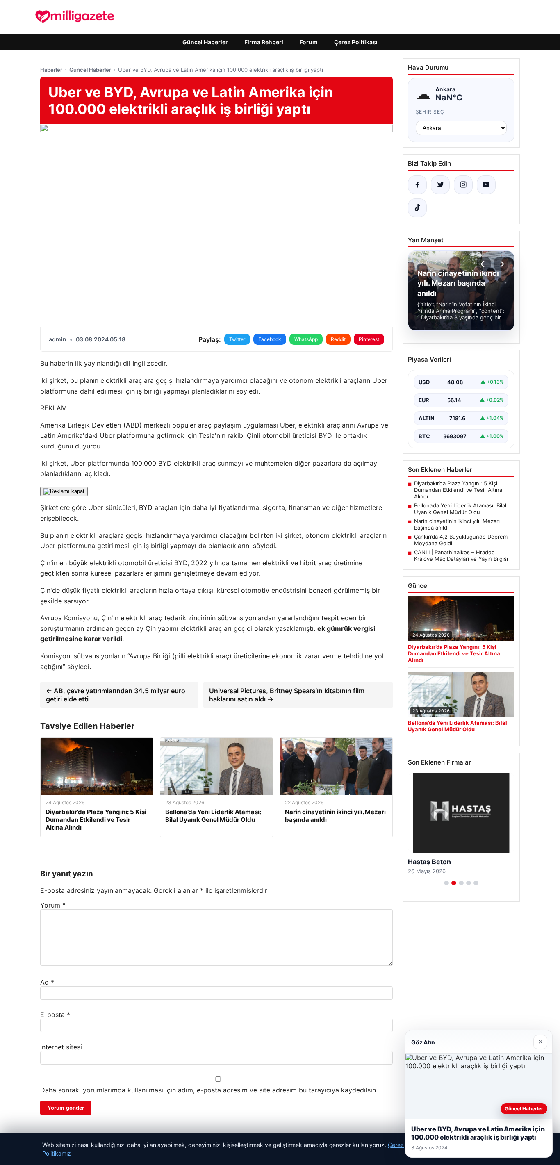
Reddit (338, 339)
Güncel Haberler (205, 42)
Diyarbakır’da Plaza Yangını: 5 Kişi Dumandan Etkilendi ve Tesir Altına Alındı (458, 490)
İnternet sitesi (61, 1047)
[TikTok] (417, 207)
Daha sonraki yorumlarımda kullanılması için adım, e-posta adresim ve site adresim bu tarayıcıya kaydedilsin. (209, 1090)
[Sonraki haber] (501, 264)
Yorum (53, 905)
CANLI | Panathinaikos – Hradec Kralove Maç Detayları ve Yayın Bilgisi (461, 555)
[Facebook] (417, 184)
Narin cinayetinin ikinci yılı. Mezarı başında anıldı (457, 524)
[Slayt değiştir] (446, 883)
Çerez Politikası (356, 42)
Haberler (51, 69)
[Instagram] (463, 184)
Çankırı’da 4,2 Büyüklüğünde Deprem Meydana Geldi (461, 539)
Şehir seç (430, 112)
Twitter (237, 339)
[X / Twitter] (440, 184)
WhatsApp (306, 339)
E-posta (55, 1014)
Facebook (269, 339)
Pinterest (369, 339)
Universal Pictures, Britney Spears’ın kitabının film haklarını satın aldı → (286, 695)
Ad (47, 982)
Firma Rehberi (263, 42)
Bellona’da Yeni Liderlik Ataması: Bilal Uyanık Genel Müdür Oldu (460, 508)
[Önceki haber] (484, 264)
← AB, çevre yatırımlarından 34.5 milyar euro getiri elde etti (115, 695)
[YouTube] (486, 184)
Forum (309, 42)
